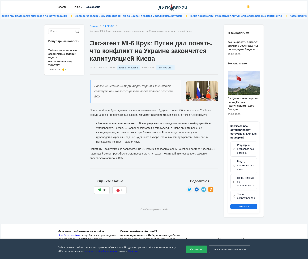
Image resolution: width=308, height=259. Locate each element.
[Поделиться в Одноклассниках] (211, 189)
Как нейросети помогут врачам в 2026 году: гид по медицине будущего (243, 46)
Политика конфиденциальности (229, 249)
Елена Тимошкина (128, 67)
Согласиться (196, 249)
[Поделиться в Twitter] (189, 189)
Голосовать (244, 206)
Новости (62, 7)
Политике (133, 251)
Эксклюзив (93, 7)
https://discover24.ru (69, 235)
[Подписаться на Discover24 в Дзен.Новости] (156, 187)
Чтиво (77, 7)
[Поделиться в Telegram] (204, 189)
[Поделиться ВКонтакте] (196, 189)
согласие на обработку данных (101, 251)
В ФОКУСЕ (165, 67)
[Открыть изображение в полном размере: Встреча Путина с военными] (202, 91)
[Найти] (77, 31)
